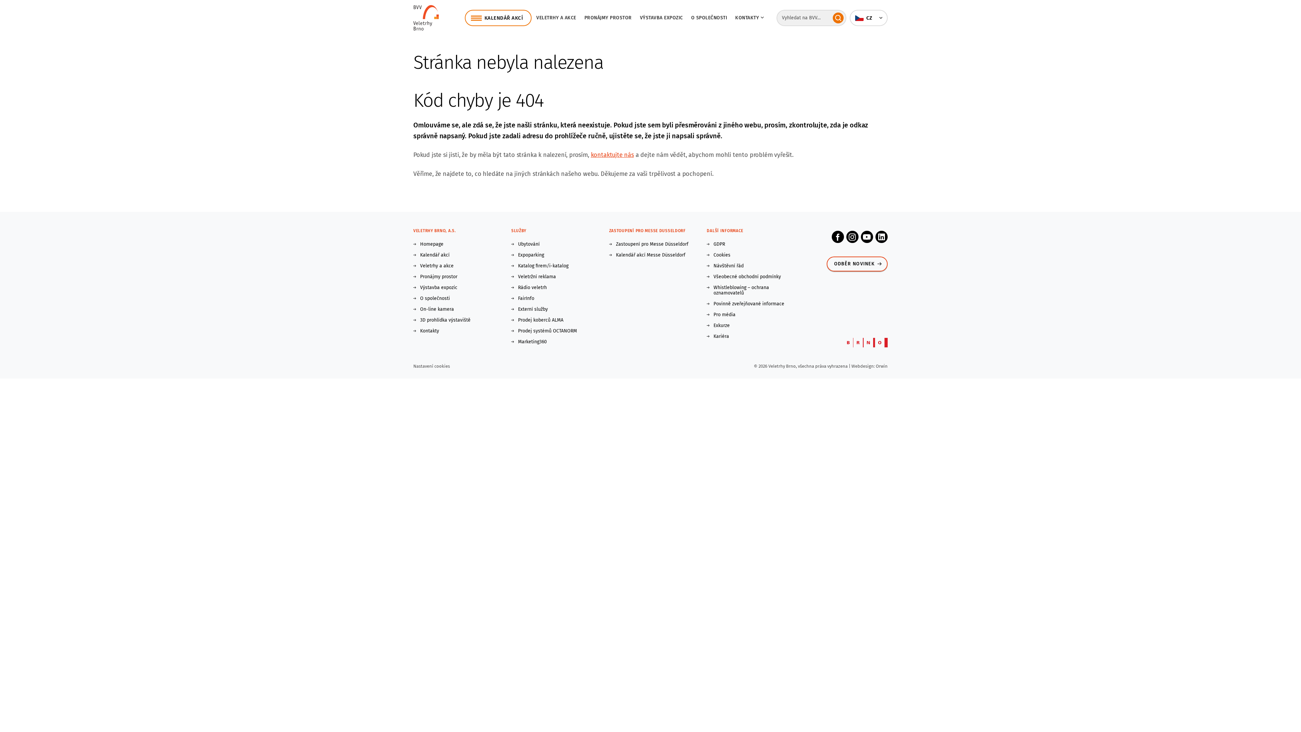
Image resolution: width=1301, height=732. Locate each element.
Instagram (852, 237)
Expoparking (531, 255)
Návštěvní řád (729, 266)
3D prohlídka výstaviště (445, 320)
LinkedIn (881, 237)
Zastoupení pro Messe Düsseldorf (652, 244)
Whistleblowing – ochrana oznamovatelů (741, 290)
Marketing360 (532, 342)
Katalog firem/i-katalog (543, 266)
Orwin (882, 366)
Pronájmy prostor (608, 18)
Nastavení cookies (431, 366)
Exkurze (722, 325)
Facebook (838, 237)
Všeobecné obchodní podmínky (747, 277)
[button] (869, 18)
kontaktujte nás (612, 155)
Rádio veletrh (532, 287)
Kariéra (721, 336)
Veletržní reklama (537, 277)
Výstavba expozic (661, 18)
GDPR (719, 244)
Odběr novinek (854, 264)
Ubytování (529, 244)
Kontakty (429, 331)
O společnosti (709, 18)
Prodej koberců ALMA (540, 320)
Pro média (725, 315)
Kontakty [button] (747, 18)
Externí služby (533, 309)
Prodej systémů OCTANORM (547, 331)
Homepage (431, 244)
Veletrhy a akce (556, 18)
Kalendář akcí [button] (503, 18)
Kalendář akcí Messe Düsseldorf (650, 255)
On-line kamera (437, 309)
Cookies (722, 255)
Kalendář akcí (435, 255)
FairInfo (526, 298)
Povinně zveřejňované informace (749, 304)
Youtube (867, 237)
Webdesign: (863, 366)
